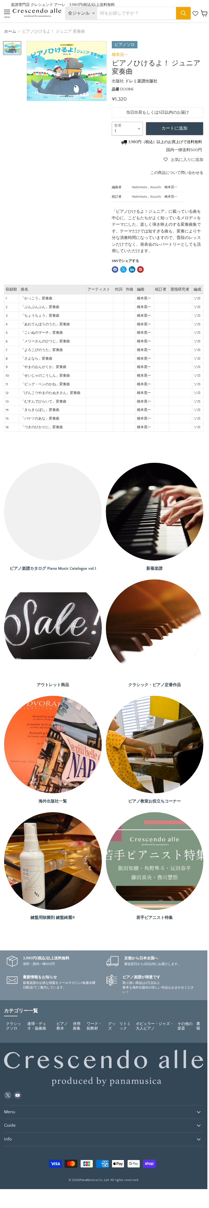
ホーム (10, 31)
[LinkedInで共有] (132, 269)
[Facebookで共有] (115, 269)
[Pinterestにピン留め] (140, 269)
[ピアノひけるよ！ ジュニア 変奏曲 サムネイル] (12, 48)
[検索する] (183, 13)
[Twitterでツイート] (123, 269)
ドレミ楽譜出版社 (141, 81)
